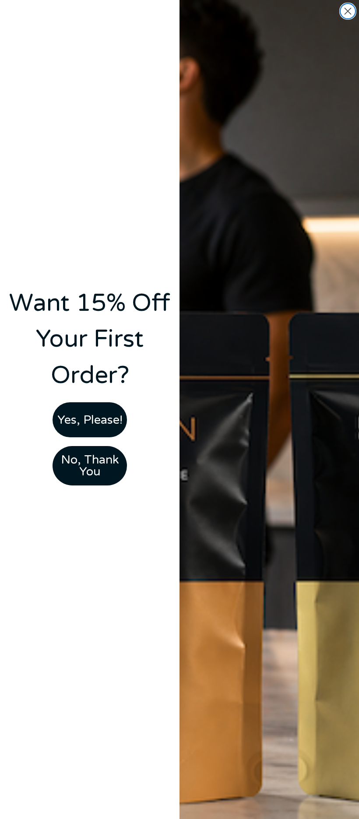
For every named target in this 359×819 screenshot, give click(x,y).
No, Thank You (90, 466)
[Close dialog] (347, 11)
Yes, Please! (90, 420)
